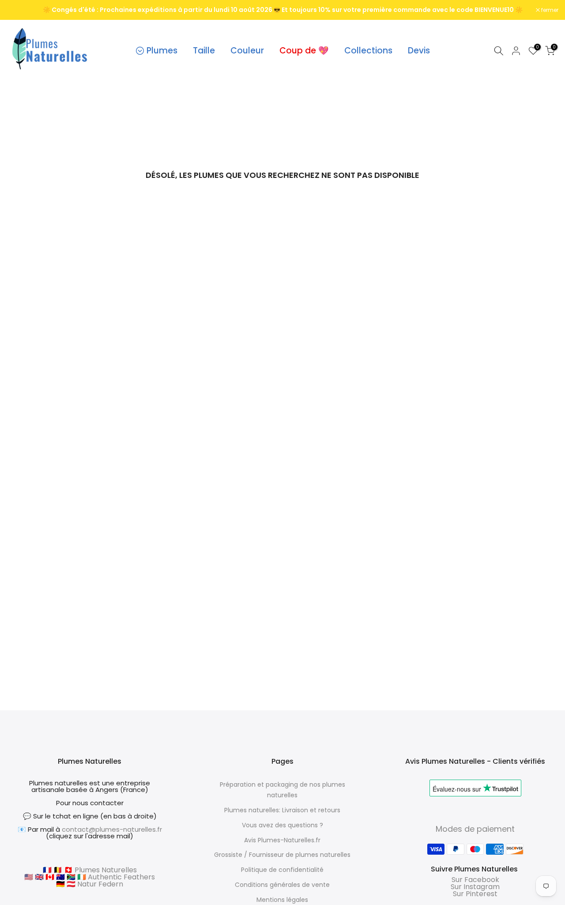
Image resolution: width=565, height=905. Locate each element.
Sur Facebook (475, 880)
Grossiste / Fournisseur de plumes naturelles (282, 854)
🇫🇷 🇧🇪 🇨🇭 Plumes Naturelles (90, 870)
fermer (20, 10)
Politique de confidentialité (282, 869)
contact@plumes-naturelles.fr (112, 829)
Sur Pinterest (475, 894)
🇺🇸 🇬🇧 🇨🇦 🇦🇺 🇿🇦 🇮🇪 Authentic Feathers (89, 877)
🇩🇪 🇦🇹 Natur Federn (89, 884)
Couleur (247, 51)
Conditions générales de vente (282, 884)
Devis (419, 51)
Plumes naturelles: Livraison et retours (282, 810)
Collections (368, 51)
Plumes (162, 51)
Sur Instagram (475, 887)
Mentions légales (282, 899)
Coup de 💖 (304, 51)
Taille (204, 51)
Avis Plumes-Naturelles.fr (282, 840)
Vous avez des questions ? (282, 825)
